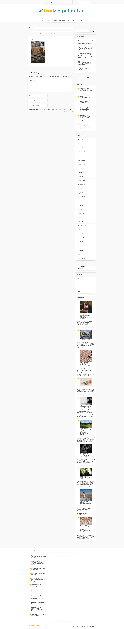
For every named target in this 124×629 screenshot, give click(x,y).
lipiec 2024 (80, 148)
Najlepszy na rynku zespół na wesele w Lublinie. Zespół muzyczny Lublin (38, 597)
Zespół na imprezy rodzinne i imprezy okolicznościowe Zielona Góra (37, 608)
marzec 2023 (81, 184)
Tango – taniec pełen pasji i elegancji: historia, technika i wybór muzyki (85, 48)
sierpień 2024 (81, 144)
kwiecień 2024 (81, 152)
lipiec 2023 (80, 168)
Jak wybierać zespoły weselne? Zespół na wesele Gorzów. (38, 556)
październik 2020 (82, 225)
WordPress (93, 626)
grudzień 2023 (82, 160)
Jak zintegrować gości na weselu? (38, 574)
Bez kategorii (81, 279)
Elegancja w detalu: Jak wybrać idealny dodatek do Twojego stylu (85, 70)
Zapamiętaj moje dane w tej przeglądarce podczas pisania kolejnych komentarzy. (50, 109)
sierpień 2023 (81, 164)
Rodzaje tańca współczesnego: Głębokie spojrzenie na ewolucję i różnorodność (84, 62)
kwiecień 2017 (81, 246)
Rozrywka (80, 287)
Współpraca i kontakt (33, 625)
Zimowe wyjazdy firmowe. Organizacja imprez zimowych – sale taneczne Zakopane (85, 118)
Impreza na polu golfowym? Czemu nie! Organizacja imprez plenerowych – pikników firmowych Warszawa (85, 431)
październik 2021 (82, 201)
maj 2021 (80, 209)
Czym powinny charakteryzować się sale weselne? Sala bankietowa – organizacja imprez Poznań (85, 528)
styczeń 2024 (81, 156)
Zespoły (80, 291)
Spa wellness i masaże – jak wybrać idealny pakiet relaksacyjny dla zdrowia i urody (86, 90)
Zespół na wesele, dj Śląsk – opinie (38, 602)
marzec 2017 (81, 250)
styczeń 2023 (81, 189)
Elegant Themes (81, 626)
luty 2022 (80, 193)
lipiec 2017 (80, 234)
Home (32, 27)
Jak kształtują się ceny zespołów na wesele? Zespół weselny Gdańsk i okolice (37, 562)
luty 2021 (80, 221)
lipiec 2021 (80, 205)
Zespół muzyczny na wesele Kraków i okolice (38, 615)
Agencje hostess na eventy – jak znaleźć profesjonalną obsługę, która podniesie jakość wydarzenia (85, 99)
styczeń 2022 (81, 197)
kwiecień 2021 (81, 213)
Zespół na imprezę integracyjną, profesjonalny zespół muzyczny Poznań (38, 586)
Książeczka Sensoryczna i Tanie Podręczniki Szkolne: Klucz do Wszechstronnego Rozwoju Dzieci (85, 55)
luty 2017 (80, 254)
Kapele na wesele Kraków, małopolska (38, 569)
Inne (79, 283)
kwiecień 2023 (81, 180)
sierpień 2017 (81, 229)
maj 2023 (80, 176)
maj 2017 (80, 242)
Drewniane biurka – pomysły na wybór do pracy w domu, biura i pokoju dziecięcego (85, 42)
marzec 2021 (81, 217)
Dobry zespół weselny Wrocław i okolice (37, 591)
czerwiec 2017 (81, 238)
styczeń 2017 (81, 258)
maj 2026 (80, 139)
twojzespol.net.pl (39, 34)
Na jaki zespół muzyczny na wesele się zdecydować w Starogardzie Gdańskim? (38, 580)
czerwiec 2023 (81, 172)
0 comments (57, 34)
